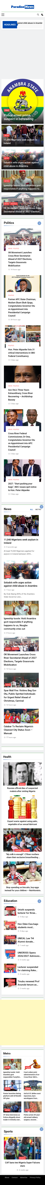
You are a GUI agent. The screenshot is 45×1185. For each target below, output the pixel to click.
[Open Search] (38, 15)
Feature (18, 850)
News (6, 135)
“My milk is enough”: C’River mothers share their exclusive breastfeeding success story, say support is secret (22, 857)
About (7, 1177)
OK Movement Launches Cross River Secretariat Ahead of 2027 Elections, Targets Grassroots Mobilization (22, 211)
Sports (22, 1158)
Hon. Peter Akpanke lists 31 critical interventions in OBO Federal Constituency (21, 352)
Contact (15, 1177)
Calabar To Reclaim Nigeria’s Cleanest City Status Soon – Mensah (18, 730)
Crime (7, 110)
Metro (6, 181)
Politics (14, 204)
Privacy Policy (35, 1177)
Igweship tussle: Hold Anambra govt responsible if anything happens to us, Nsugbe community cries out (22, 189)
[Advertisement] (22, 53)
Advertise (23, 1177)
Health (22, 784)
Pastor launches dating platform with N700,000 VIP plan (12, 1095)
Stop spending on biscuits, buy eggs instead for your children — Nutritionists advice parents (22, 890)
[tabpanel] (22, 1154)
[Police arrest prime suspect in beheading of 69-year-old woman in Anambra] (22, 101)
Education (10, 909)
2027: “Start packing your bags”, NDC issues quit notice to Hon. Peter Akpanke (22, 486)
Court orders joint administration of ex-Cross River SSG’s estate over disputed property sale (32, 1077)
